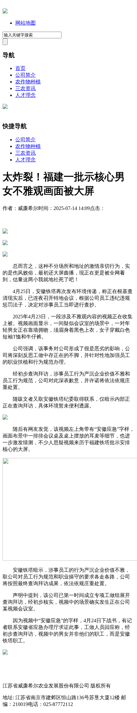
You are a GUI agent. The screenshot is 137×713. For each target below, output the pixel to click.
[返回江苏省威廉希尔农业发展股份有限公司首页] (5, 11)
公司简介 (25, 75)
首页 (20, 68)
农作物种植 (28, 81)
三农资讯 (25, 88)
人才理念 (25, 95)
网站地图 (25, 23)
